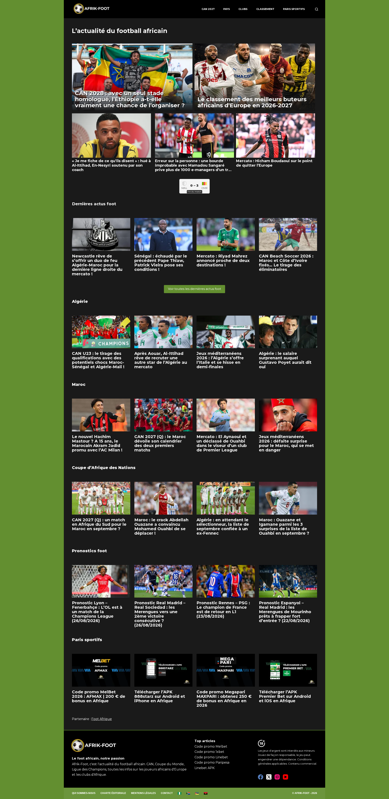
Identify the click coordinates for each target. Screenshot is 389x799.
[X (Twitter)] (268, 777)
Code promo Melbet (210, 746)
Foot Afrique (101, 719)
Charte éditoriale (113, 793)
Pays (226, 9)
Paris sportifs (294, 9)
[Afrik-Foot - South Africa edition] (188, 793)
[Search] (316, 9)
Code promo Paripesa (211, 762)
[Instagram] (277, 777)
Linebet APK (204, 768)
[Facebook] (260, 777)
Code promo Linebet (211, 757)
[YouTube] (285, 777)
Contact (167, 793)
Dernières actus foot (94, 203)
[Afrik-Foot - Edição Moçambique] (197, 793)
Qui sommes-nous (83, 793)
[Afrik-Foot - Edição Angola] (205, 793)
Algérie (80, 301)
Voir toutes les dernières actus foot (194, 289)
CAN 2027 (208, 9)
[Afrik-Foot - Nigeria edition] (179, 793)
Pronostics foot (89, 550)
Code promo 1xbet (209, 752)
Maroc (78, 384)
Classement (265, 9)
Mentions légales (143, 793)
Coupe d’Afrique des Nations (104, 467)
